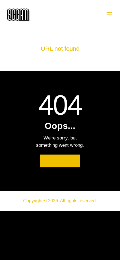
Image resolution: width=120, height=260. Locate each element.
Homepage (60, 161)
